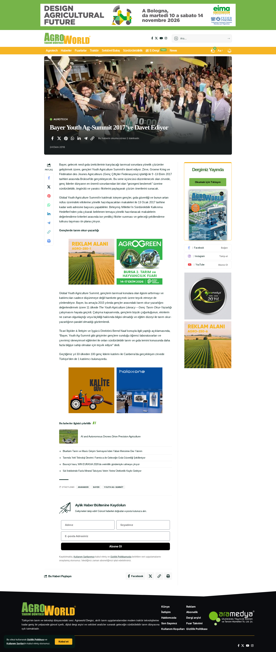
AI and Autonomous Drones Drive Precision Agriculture (110, 436)
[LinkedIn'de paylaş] (79, 138)
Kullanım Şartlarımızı (84, 556)
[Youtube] (208, 264)
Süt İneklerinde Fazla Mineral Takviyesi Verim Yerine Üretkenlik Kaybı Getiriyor (102, 470)
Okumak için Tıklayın (208, 182)
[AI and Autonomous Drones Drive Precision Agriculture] (68, 436)
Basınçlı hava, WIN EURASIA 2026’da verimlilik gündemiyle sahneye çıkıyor (101, 464)
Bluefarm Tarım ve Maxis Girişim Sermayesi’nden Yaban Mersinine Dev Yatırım (102, 451)
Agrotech (61, 119)
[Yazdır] (48, 241)
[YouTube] (161, 38)
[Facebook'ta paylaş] (52, 138)
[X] (156, 38)
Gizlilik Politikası (35, 639)
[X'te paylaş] (59, 138)
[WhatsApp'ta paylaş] (72, 138)
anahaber (83, 487)
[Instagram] (166, 38)
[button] (63, 642)
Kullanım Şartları (15, 643)
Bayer (96, 487)
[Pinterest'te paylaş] (65, 138)
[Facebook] (152, 38)
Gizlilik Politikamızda (120, 556)
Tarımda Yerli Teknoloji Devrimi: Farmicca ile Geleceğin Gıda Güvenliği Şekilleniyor (104, 457)
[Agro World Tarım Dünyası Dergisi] (67, 38)
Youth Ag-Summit (113, 487)
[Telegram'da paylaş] (85, 138)
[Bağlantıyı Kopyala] (92, 138)
